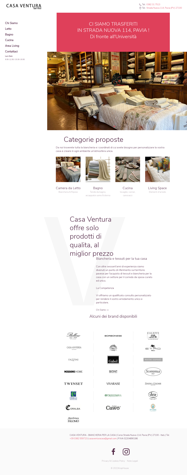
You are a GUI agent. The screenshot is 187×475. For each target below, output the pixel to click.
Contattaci (11, 51)
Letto (8, 29)
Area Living (12, 46)
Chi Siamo (11, 23)
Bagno (9, 34)
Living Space (157, 188)
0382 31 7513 (153, 4)
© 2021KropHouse (120, 468)
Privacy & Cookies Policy (113, 461)
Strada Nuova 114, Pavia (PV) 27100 (164, 7)
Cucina (9, 40)
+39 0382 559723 (78, 438)
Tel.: (144, 4)
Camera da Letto (68, 188)
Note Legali (132, 461)
